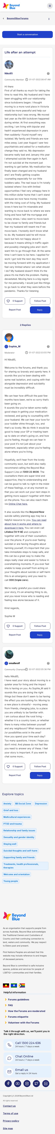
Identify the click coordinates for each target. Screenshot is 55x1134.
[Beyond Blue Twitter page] (36, 1085)
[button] (8, 301)
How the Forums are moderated (26, 1011)
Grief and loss (11, 810)
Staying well (10, 844)
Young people (11, 881)
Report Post (15, 309)
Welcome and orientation (17, 874)
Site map (8, 1128)
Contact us (9, 1105)
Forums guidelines (18, 999)
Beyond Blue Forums (11, 6)
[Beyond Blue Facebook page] (8, 1085)
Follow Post (40, 301)
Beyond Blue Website (14, 916)
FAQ (10, 1005)
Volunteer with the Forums (23, 1022)
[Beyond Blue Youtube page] (17, 1085)
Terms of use (10, 1113)
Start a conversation (27, 34)
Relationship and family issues (19, 830)
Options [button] (50, 19)
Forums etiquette (18, 1016)
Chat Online (24, 1056)
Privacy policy (11, 1120)
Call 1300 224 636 (28, 1043)
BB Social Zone (23, 803)
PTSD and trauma (13, 824)
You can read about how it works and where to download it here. (25, 523)
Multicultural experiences (17, 817)
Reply (40, 310)
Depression (41, 803)
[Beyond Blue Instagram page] (27, 1085)
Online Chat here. (18, 503)
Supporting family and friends (19, 857)
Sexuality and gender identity (19, 837)
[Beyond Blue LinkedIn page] (45, 1085)
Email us (21, 1070)
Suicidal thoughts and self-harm (20, 850)
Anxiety (7, 803)
